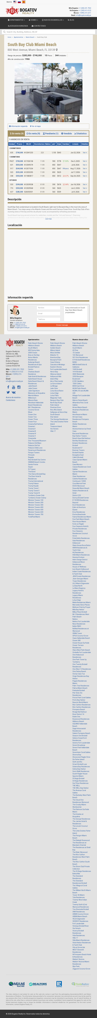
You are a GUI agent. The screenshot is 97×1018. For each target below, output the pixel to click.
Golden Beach (55, 348)
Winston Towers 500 (35, 510)
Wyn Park (76, 966)
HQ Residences (78, 552)
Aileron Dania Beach (80, 400)
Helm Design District (80, 560)
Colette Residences (80, 479)
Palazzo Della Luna (35, 448)
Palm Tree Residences (81, 686)
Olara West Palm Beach (81, 650)
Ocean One (32, 414)
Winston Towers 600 (35, 512)
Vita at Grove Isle (79, 947)
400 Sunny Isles (34, 350)
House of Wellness (79, 567)
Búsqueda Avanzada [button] (19, 26)
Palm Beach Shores (35, 343)
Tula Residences (79, 897)
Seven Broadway (79, 745)
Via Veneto (54, 429)
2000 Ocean (32, 353)
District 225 (77, 495)
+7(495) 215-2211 (85, 13)
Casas (52, 340)
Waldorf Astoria (78, 959)
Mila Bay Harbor (78, 610)
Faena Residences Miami (82, 517)
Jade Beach (32, 386)
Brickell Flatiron (33, 367)
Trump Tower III (34, 493)
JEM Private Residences (81, 576)
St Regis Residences (80, 781)
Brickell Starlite (78, 453)
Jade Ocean (32, 388)
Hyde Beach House (35, 379)
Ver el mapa (36, 126)
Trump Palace (33, 483)
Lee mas (48, 219)
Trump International (35, 481)
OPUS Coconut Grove (80, 636)
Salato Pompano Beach (81, 733)
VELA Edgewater (79, 919)
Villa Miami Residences (81, 940)
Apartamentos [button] (17, 20)
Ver (84, 153)
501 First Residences (80, 357)
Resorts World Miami (80, 702)
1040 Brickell (77, 369)
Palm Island (54, 405)
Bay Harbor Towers (80, 436)
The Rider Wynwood (80, 852)
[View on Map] (57, 50)
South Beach (55, 414)
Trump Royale (33, 486)
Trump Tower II (33, 491)
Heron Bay (54, 372)
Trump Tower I (33, 488)
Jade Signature (34, 391)
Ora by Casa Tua (79, 674)
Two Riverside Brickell (81, 909)
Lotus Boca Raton (56, 391)
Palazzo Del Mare (34, 443)
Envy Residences (79, 512)
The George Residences (59, 419)
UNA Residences (79, 912)
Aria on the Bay (34, 355)
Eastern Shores (56, 367)
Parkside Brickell (79, 690)
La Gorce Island (56, 384)
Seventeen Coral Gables (81, 752)
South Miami (33, 348)
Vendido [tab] (68, 133)
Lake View (54, 388)
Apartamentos (33, 340)
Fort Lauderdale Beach (58, 369)
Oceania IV (32, 433)
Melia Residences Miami (81, 602)
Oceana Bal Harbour (35, 424)
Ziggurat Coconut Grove (81, 969)
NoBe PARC (77, 626)
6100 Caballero (78, 381)
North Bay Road (56, 403)
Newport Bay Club (57, 400)
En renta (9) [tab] (34, 133)
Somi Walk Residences (81, 771)
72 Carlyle (76, 353)
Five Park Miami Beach (81, 519)
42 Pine (75, 350)
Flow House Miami (79, 521)
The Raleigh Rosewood (81, 840)
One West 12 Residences (82, 669)
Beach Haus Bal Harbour (81, 438)
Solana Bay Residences (81, 767)
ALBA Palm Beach (79, 388)
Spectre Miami (78, 776)
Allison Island (55, 350)
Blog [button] (72, 20)
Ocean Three (33, 419)
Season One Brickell (80, 736)
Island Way (54, 379)
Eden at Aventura (79, 507)
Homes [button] (34, 20)
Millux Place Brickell (80, 612)
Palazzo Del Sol (34, 445)
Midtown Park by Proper (81, 607)
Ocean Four (32, 422)
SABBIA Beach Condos (36, 462)
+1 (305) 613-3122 (85, 10)
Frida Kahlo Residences (81, 538)
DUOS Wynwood (79, 486)
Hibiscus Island (55, 374)
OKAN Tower (77, 633)
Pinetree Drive (55, 407)
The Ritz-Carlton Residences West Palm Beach (81, 857)
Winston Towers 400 (35, 507)
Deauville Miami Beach (81, 488)
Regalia (31, 457)
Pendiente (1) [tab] (51, 133)
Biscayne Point (55, 360)
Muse (30, 412)
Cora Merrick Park (79, 483)
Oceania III (32, 431)
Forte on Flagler (78, 524)
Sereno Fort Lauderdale (81, 743)
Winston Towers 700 (35, 514)
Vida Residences (79, 935)
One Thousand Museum (37, 441)
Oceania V (32, 436)
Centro (30, 369)
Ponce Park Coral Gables (82, 698)
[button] (87, 65)
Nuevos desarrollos (80, 340)
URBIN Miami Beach (80, 916)
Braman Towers (78, 450)
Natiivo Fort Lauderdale (81, 621)
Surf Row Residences (80, 783)
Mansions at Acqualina (36, 393)
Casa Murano (77, 464)
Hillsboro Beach (34, 345)
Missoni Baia (32, 400)
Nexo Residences (79, 624)
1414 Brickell (77, 372)
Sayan (30, 467)
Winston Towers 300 (35, 505)
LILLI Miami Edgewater (81, 583)
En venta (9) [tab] (18, 133)
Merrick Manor (33, 395)
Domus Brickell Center (81, 498)
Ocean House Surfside (81, 643)
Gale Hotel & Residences (37, 376)
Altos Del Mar (55, 353)
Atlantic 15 (54, 355)
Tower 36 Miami (78, 895)
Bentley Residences (80, 441)
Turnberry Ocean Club (36, 495)
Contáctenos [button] (40, 26)
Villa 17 (53, 431)
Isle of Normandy (56, 381)
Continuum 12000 (79, 481)
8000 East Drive (78, 386)
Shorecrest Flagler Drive (81, 757)
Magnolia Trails (56, 398)
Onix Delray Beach (79, 671)
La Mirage (54, 386)
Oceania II (31, 429)
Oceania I (31, 426)
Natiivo (75, 619)
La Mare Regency (79, 588)
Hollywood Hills (55, 376)
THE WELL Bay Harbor (81, 788)
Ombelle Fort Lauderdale (82, 652)
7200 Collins (77, 384)
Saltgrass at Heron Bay (58, 412)
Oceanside (32, 438)
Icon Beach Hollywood (81, 569)
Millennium (32, 398)
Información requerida (19, 126)
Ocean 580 (77, 640)
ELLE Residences (79, 505)
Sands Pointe (33, 464)
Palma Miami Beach (80, 688)
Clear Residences (79, 476)
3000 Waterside (78, 374)
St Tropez (31, 469)
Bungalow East (78, 455)
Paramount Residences (37, 450)
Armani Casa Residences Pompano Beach (81, 419)
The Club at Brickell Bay (37, 474)
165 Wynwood (78, 355)
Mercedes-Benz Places (81, 605)
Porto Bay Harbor (79, 700)
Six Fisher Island (78, 759)
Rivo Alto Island (56, 410)
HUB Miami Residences (81, 555)
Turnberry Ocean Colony (37, 498)
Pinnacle (31, 455)
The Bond (31, 472)
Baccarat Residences (80, 433)
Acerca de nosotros (13, 397)
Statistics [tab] (82, 133)
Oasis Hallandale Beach (81, 638)
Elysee (75, 510)
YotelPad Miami (34, 517)
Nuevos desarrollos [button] (53, 20)
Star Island (54, 417)
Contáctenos (10, 400)
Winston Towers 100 (35, 500)
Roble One (76, 717)
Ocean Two (32, 417)
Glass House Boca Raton (82, 545)
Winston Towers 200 (35, 502)
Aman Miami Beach (80, 407)
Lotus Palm (54, 395)
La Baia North (77, 586)
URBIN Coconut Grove (80, 914)
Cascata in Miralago (57, 364)
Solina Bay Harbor (79, 769)
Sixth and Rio (77, 762)
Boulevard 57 (77, 448)
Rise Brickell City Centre (37, 460)
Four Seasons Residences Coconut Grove (80, 533)
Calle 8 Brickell (78, 457)
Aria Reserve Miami (80, 414)
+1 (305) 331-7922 (85, 8)
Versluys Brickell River (81, 926)
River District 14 (78, 714)
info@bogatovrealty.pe (83, 15)
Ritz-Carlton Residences (81, 705)
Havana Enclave (78, 557)
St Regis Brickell (78, 778)
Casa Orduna (55, 362)
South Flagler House (80, 774)
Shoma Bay (77, 755)
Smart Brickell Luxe (80, 764)
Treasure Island (56, 426)
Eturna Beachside (79, 514)
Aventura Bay (55, 357)
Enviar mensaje (62, 325)
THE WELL (76, 786)
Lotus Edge (54, 393)
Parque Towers (34, 453)
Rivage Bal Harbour (80, 712)
